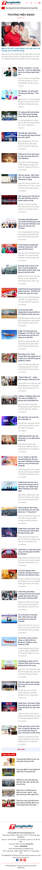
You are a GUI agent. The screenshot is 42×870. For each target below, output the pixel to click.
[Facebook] (17, 860)
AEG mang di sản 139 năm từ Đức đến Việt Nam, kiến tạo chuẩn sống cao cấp (29, 198)
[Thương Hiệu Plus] (11, 3)
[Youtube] (25, 860)
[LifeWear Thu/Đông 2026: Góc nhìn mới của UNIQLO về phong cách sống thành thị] (9, 400)
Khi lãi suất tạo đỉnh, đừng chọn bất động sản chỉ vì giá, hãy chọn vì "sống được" (28, 510)
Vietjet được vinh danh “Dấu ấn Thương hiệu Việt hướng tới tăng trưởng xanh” (28, 531)
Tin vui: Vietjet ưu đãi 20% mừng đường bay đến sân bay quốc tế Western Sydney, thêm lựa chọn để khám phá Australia (29, 461)
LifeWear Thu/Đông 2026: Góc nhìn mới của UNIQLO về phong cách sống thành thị (29, 398)
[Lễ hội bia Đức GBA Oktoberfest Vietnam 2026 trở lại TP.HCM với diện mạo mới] (9, 313)
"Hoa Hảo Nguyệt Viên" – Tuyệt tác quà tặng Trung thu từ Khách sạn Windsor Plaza (28, 573)
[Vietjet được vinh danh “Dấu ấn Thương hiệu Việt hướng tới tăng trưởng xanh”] (9, 532)
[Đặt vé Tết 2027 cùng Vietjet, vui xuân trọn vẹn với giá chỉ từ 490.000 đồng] (21, 34)
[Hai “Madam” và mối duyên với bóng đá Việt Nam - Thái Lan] (9, 94)
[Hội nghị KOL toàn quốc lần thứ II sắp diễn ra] (9, 421)
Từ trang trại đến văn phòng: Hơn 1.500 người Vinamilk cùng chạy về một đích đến (28, 114)
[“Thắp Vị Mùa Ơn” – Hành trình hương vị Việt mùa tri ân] (9, 381)
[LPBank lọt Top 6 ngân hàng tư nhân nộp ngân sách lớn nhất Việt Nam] (9, 157)
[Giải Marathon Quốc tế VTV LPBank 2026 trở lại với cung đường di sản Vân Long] (9, 665)
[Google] (21, 860)
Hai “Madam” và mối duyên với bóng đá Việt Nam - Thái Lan (28, 93)
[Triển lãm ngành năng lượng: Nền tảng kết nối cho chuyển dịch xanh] (9, 686)
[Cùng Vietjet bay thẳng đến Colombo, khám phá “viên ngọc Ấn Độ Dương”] (9, 248)
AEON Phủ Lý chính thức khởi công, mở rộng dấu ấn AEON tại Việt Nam (29, 552)
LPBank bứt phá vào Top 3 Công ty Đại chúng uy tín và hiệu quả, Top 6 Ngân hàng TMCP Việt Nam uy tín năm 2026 (28, 487)
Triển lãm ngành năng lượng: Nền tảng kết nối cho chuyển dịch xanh (29, 684)
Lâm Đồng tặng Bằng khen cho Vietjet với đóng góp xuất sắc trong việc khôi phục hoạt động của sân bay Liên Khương (29, 224)
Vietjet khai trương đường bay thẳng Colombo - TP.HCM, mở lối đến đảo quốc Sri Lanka (29, 291)
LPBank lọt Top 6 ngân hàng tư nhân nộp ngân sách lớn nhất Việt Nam (28, 156)
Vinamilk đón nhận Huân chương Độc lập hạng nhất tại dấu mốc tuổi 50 (29, 135)
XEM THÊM (21, 749)
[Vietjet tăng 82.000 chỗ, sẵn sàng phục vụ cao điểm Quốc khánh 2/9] (9, 439)
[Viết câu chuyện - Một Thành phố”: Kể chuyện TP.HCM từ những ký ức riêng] (9, 178)
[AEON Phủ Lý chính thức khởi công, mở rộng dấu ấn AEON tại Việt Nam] (9, 553)
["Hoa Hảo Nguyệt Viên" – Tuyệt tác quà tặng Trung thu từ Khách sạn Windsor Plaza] (9, 574)
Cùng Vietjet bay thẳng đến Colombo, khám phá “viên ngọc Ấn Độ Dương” (28, 247)
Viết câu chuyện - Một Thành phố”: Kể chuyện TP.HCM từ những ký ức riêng (28, 177)
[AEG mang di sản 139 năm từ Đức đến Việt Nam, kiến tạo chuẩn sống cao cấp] (9, 200)
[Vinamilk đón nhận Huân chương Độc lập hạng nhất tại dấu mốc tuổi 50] (9, 136)
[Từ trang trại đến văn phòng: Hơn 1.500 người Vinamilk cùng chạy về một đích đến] (9, 115)
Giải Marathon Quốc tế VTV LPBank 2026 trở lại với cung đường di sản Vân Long (28, 663)
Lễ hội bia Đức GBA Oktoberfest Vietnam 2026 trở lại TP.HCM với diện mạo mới (29, 312)
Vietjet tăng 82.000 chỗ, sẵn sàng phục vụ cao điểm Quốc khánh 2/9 (29, 438)
